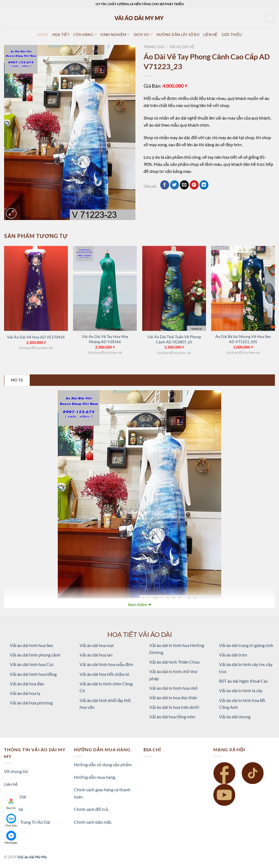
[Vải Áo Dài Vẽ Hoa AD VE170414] (36, 288)
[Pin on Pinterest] (194, 185)
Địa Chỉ (11, 808)
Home (42, 34)
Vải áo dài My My (32, 856)
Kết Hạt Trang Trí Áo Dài (27, 822)
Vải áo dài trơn (233, 654)
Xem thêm (137, 604)
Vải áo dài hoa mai (97, 645)
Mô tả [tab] (17, 380)
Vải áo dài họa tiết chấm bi (104, 674)
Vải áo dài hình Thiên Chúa (174, 661)
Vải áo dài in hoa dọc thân (173, 697)
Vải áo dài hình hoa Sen (31, 645)
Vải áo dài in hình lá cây (240, 690)
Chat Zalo (11, 825)
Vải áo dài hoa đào (27, 683)
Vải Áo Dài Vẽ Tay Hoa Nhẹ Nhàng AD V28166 (105, 339)
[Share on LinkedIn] (203, 185)
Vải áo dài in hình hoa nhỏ (173, 688)
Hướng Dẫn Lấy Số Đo (177, 34)
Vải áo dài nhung (234, 716)
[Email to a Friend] (184, 185)
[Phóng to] (11, 213)
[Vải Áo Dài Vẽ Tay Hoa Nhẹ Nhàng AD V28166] (105, 288)
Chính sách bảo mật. (93, 822)
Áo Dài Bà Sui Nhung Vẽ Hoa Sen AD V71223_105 (243, 339)
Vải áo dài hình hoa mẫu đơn (106, 664)
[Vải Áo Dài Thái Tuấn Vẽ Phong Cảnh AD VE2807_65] (174, 288)
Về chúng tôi (16, 771)
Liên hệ (11, 784)
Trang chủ (154, 47)
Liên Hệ (210, 34)
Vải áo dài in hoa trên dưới (174, 707)
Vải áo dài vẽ (181, 47)
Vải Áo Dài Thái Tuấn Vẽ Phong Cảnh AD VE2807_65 (174, 339)
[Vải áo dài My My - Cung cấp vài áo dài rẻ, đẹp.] (139, 17)
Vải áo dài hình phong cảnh (35, 654)
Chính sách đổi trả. (91, 809)
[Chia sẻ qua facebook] (164, 185)
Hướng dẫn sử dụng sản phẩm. (103, 764)
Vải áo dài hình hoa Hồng (33, 674)
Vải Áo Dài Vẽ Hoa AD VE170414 (36, 337)
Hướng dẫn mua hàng (94, 777)
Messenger (11, 842)
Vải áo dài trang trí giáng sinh (246, 645)
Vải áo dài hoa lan (96, 654)
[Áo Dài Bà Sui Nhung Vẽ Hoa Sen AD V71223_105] (243, 288)
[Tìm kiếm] (270, 18)
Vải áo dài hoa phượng (31, 702)
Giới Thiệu (232, 34)
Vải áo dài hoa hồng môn (172, 716)
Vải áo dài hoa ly (25, 693)
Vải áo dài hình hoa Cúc (32, 664)
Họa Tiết (60, 34)
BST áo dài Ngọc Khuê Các (243, 680)
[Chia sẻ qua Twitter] (174, 185)
